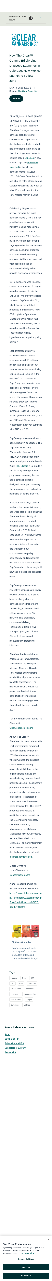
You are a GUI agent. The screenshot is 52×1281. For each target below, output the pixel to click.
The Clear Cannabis (27, 91)
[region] (26, 1258)
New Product (16, 999)
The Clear (15, 994)
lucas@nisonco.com (20, 875)
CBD (32, 978)
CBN (21, 983)
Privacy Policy (27, 1253)
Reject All (26, 1267)
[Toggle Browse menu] (41, 18)
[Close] (48, 1240)
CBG (12, 983)
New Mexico (16, 989)
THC (24, 978)
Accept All (26, 1276)
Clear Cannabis (30, 994)
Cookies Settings (26, 1259)
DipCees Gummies (21, 942)
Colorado (32, 983)
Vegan (29, 999)
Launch (14, 978)
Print (7, 1034)
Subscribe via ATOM (15, 1048)
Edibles (27, 1005)
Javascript (10, 1052)
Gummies (15, 1005)
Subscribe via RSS (14, 1043)
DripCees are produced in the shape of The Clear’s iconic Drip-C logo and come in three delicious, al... (25, 953)
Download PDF (12, 1039)
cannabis (30, 989)
